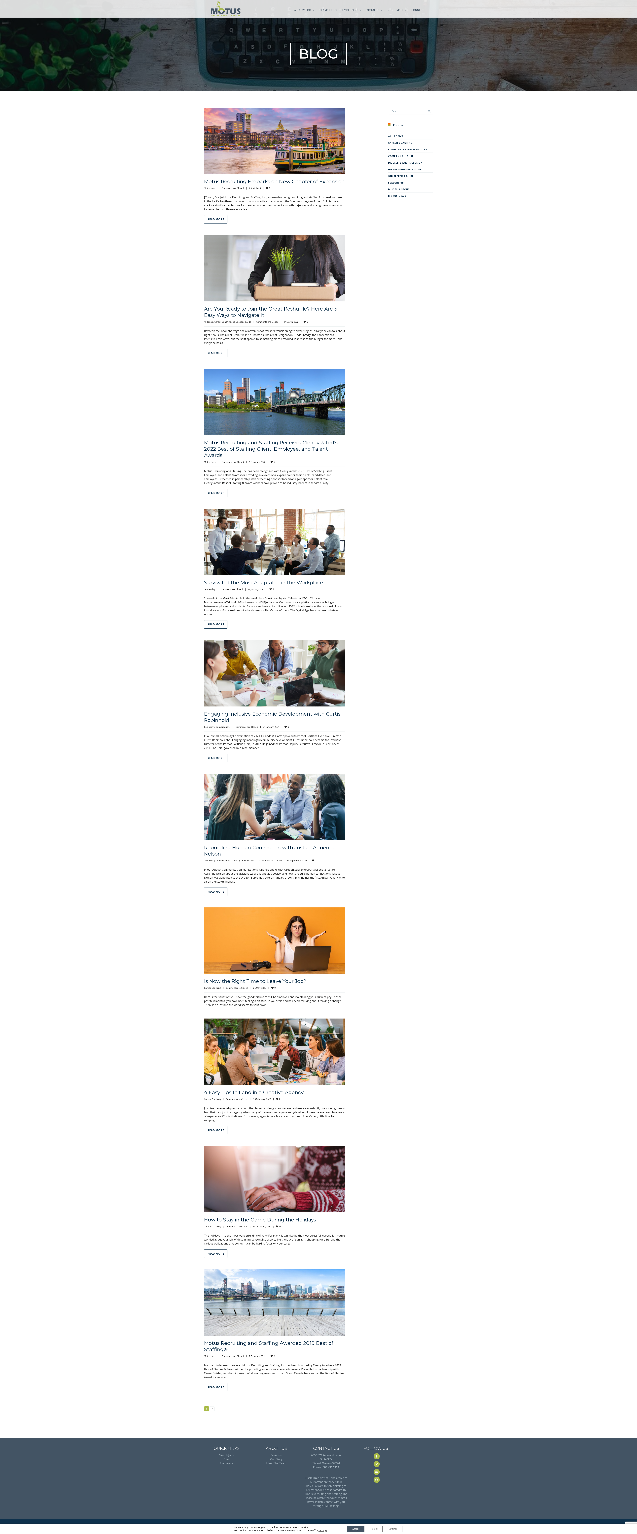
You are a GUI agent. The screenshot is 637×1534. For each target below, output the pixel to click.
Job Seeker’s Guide (241, 321)
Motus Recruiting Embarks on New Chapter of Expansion (274, 181)
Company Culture (401, 156)
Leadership (209, 589)
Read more (216, 219)
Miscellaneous (399, 189)
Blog (226, 1459)
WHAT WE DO (302, 10)
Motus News (210, 188)
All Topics (208, 321)
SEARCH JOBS (328, 10)
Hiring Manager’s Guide (405, 169)
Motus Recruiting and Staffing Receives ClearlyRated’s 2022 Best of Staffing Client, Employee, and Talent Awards (271, 449)
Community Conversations (217, 726)
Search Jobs (226, 1455)
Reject (374, 1528)
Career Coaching (222, 321)
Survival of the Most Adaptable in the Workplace (263, 582)
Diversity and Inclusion (243, 860)
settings (322, 1530)
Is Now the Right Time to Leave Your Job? (255, 981)
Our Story (276, 1459)
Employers (226, 1463)
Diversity (276, 1455)
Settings (393, 1528)
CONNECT (417, 10)
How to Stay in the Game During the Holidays (260, 1220)
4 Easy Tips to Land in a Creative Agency (254, 1092)
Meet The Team (276, 1463)
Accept (355, 1528)
